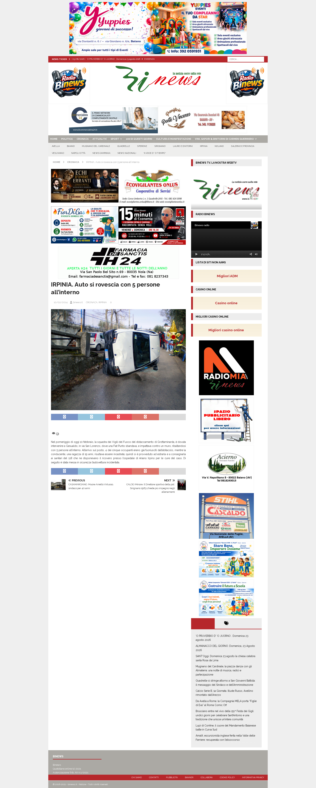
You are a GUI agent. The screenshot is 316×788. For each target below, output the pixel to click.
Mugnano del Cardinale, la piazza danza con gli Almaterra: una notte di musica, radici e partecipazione (224, 670)
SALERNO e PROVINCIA (242, 146)
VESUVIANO (58, 153)
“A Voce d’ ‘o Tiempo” (155, 153)
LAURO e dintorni (183, 146)
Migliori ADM (227, 276)
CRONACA (83, 139)
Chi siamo (136, 777)
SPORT (115, 139)
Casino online (227, 303)
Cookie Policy (227, 777)
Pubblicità (172, 777)
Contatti (154, 777)
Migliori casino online (227, 330)
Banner (189, 777)
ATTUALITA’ (100, 139)
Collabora (206, 777)
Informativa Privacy (253, 777)
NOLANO (219, 146)
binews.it (78, 302)
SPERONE (142, 146)
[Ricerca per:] (245, 59)
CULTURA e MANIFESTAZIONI (173, 139)
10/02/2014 (61, 302)
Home (53, 139)
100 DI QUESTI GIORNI (139, 139)
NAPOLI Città (78, 153)
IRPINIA (203, 146)
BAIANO (71, 146)
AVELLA (56, 146)
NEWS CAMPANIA (101, 153)
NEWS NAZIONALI (127, 153)
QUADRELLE (123, 146)
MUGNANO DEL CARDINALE (96, 146)
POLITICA (67, 139)
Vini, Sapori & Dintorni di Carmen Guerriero (224, 139)
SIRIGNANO (160, 146)
